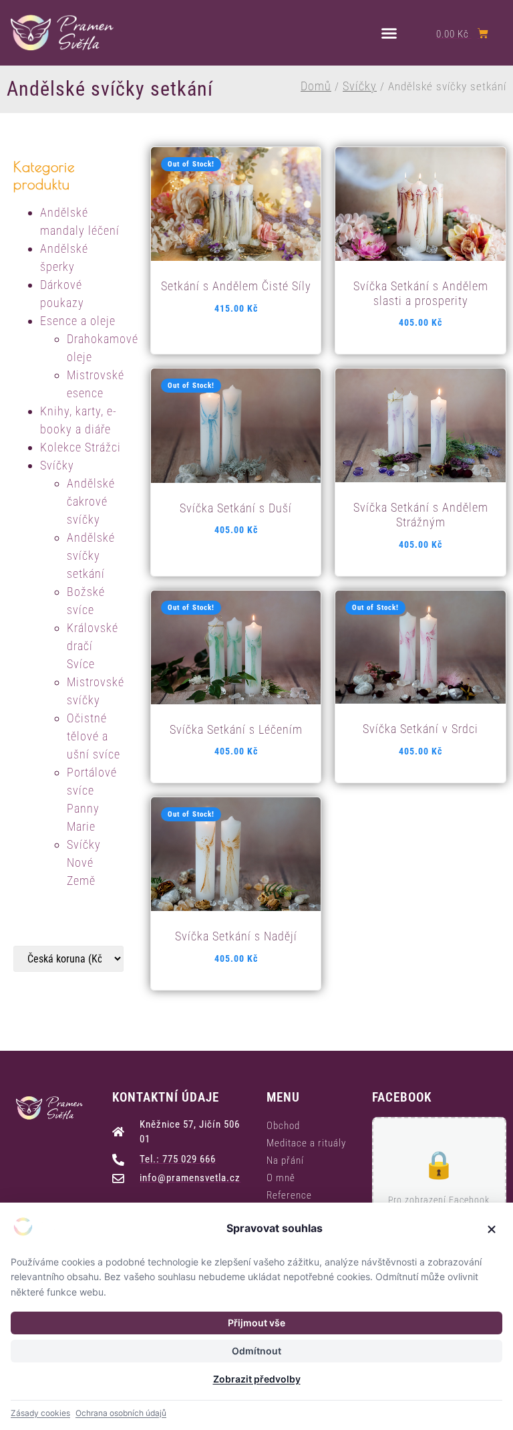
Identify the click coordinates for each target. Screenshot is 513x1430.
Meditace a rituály (306, 1143)
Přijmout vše (256, 1322)
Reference (289, 1195)
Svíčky (360, 86)
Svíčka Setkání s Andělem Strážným (420, 514)
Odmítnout (256, 1350)
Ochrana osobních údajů (120, 1413)
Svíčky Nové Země (84, 862)
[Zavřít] (491, 1229)
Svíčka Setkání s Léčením (236, 729)
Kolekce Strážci (80, 447)
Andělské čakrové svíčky (91, 501)
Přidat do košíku (420, 253)
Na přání (285, 1160)
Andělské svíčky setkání (91, 555)
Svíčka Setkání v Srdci (420, 729)
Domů (316, 86)
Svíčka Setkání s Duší (236, 508)
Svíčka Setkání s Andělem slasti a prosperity (420, 293)
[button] (389, 32)
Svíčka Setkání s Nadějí (236, 936)
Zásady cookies (40, 1413)
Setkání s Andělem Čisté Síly (236, 286)
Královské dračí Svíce (92, 646)
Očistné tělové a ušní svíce (93, 736)
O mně (281, 1178)
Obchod (283, 1126)
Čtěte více (235, 253)
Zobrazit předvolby (257, 1379)
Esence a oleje (78, 321)
